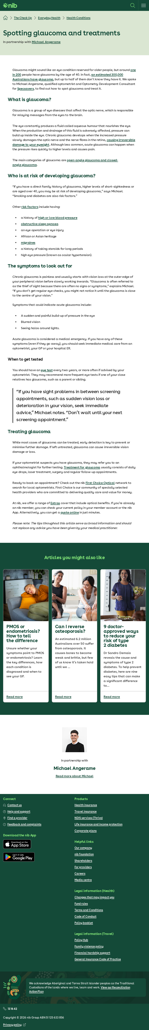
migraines (28, 242)
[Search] (132, 5)
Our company (83, 847)
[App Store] (17, 847)
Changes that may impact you (94, 897)
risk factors (29, 207)
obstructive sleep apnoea (39, 224)
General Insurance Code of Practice (97, 959)
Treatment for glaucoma (82, 467)
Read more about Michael (75, 776)
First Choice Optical (100, 483)
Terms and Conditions (88, 910)
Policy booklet (83, 922)
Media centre (83, 879)
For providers (83, 867)
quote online (70, 512)
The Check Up (23, 17)
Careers (79, 873)
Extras (55, 503)
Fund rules (81, 903)
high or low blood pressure (57, 217)
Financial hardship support (92, 952)
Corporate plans (85, 830)
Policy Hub (81, 940)
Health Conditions (78, 17)
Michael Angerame (46, 42)
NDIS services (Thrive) (88, 817)
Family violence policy (88, 946)
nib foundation (84, 854)
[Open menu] (143, 5)
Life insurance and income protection (98, 824)
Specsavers (25, 88)
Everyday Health (49, 17)
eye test (47, 370)
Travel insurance (85, 811)
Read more (14, 697)
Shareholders (83, 860)
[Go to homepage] (10, 5)
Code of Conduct (85, 916)
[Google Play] (19, 860)
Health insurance (85, 805)
